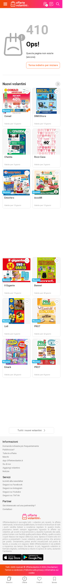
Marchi (6, 457)
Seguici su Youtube (12, 492)
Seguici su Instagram (12, 488)
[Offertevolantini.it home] (20, 4)
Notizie (6, 471)
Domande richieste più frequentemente (21, 446)
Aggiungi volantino (11, 468)
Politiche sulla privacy (34, 570)
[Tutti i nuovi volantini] (57, 84)
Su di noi (7, 464)
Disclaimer (52, 567)
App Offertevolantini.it (13, 460)
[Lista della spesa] (51, 4)
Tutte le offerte (9, 453)
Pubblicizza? (9, 449)
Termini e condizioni (14, 570)
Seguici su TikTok (11, 495)
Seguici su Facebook (12, 484)
